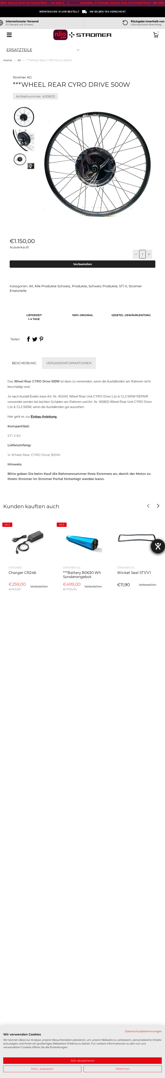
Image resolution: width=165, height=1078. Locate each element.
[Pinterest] (41, 339)
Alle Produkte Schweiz (52, 286)
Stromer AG (22, 77)
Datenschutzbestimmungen (143, 1031)
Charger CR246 (22, 572)
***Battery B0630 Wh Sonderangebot (82, 574)
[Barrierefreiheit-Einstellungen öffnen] (158, 546)
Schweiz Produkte (103, 286)
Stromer (15, 567)
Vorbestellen (82, 264)
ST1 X (122, 286)
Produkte (79, 286)
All (30, 286)
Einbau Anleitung (44, 416)
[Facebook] (28, 339)
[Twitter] (34, 339)
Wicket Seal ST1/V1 (134, 572)
